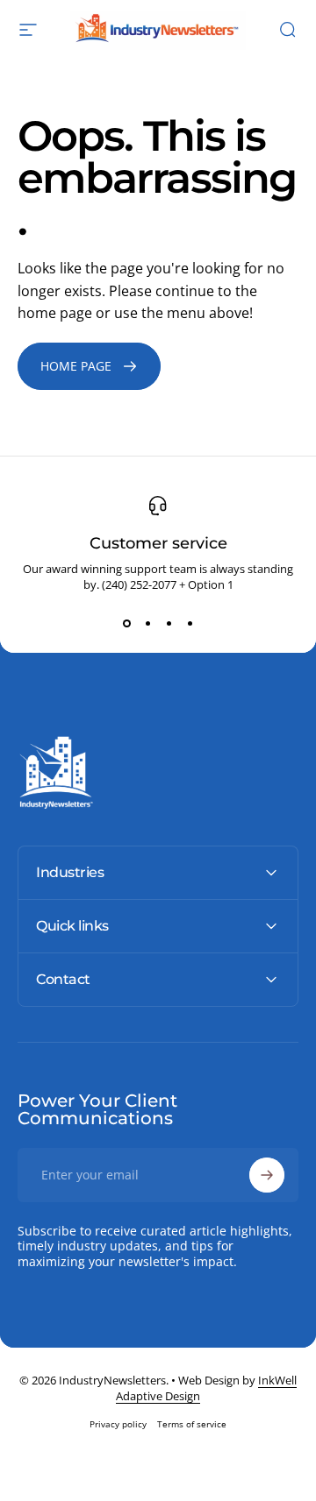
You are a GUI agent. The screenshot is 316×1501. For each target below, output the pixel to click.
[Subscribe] (266, 1175)
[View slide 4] (189, 623)
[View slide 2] (147, 623)
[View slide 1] (126, 623)
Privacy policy (118, 1424)
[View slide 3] (168, 623)
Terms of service (191, 1424)
